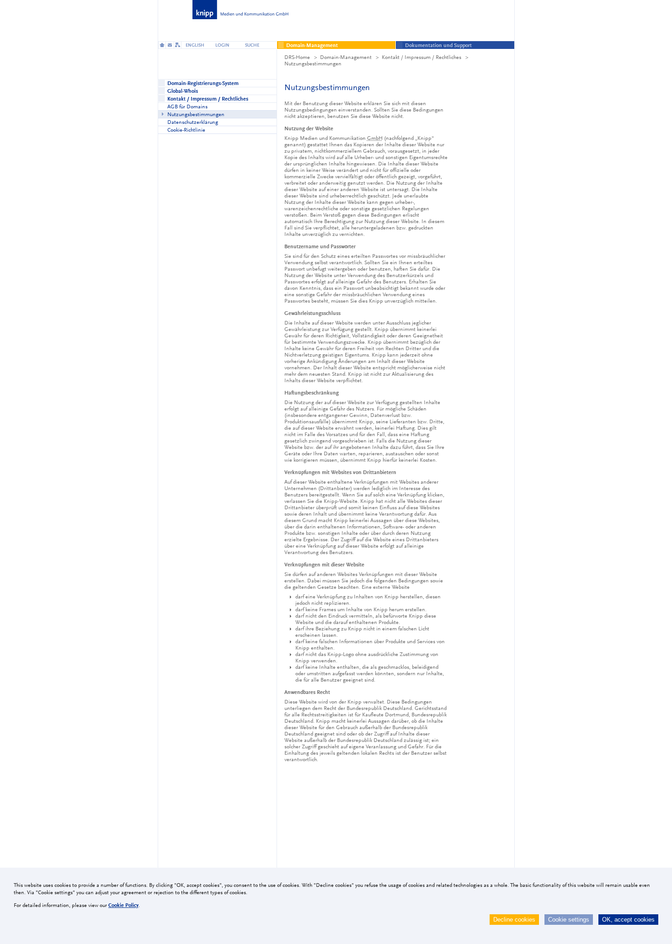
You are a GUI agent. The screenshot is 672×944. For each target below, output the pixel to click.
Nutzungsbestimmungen (312, 63)
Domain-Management (346, 57)
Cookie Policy (123, 905)
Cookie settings (568, 919)
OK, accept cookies (628, 919)
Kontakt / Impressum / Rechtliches (421, 57)
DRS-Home (297, 57)
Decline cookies (514, 919)
